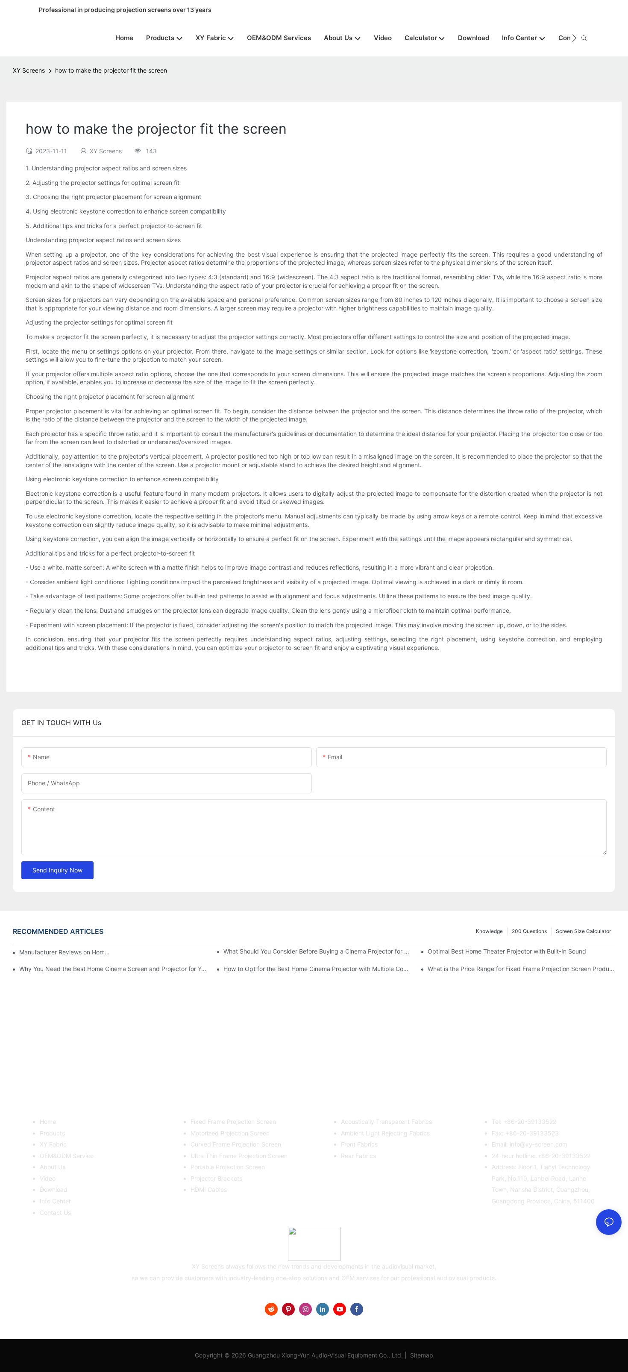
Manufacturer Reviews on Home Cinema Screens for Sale (64, 952)
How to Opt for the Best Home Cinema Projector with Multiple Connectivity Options (317, 968)
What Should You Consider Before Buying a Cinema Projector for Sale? (317, 951)
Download (53, 1189)
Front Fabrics (359, 1144)
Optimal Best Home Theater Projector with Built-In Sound (507, 951)
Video (48, 1178)
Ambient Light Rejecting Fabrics (385, 1133)
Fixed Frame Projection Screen (233, 1121)
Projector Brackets (216, 1178)
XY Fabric (53, 1144)
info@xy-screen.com (538, 1144)
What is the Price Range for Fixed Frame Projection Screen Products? (521, 968)
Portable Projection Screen (228, 1166)
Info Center (55, 1201)
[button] (574, 38)
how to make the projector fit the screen (111, 70)
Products (52, 1133)
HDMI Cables (209, 1189)
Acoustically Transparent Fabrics (386, 1121)
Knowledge (489, 931)
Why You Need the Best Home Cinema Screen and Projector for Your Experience (113, 968)
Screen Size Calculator (583, 931)
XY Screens (29, 70)
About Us (52, 1166)
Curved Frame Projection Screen (236, 1144)
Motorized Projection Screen (230, 1133)
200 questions (529, 931)
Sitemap (420, 1355)
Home (48, 1121)
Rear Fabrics (358, 1155)
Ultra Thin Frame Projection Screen (239, 1155)
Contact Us (55, 1212)
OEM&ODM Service (67, 1155)
